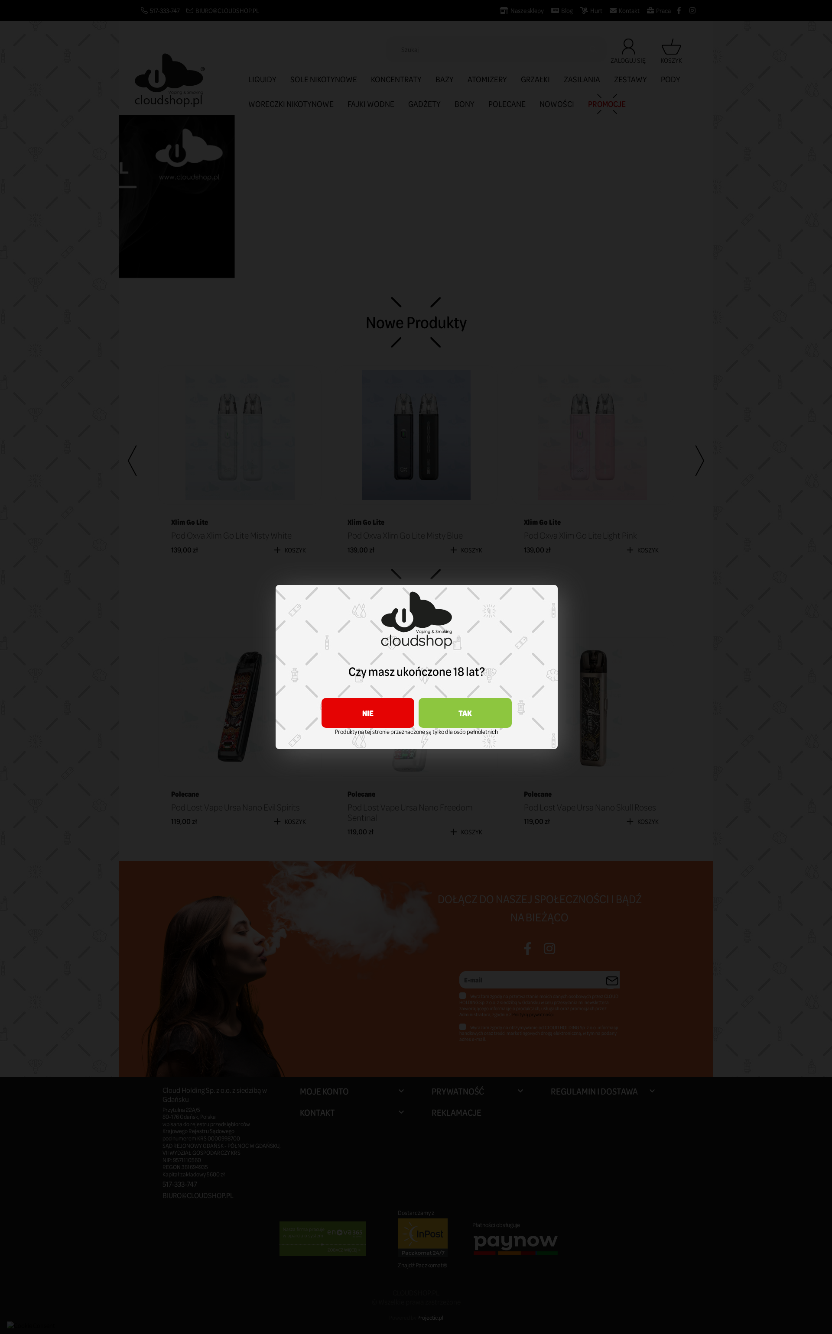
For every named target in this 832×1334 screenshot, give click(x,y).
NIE (368, 713)
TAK (465, 713)
